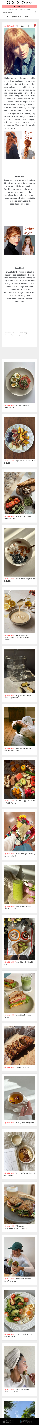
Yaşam (26, 17)
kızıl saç (15, 333)
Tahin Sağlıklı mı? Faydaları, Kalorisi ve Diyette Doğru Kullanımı (16, 637)
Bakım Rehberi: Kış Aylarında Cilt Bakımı (16, 1391)
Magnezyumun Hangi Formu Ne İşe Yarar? (17, 697)
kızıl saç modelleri (20, 335)
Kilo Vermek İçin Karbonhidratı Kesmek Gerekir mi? (16, 1227)
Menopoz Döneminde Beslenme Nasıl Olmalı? (17, 749)
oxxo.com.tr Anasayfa (24, 9)
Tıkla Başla (20, 6)
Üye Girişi (11, 9)
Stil (7, 17)
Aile (32, 17)
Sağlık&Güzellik (16, 17)
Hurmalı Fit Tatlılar (16, 1067)
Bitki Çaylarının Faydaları (19, 1123)
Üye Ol (16, 9)
